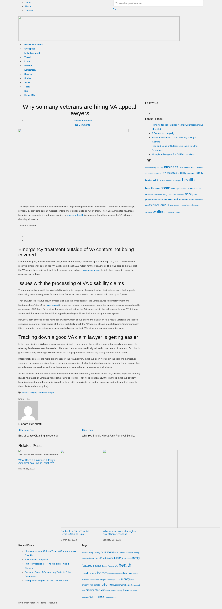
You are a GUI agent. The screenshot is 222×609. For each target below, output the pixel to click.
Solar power (174, 205)
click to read (53, 305)
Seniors (163, 205)
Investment (157, 194)
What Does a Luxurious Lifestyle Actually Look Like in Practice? (37, 461)
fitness (168, 181)
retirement (171, 199)
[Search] (114, 8)
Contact (29, 10)
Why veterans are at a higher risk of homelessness (119, 532)
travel (189, 205)
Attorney (160, 167)
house (191, 188)
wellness (161, 211)
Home (28, 2)
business (171, 167)
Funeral (174, 181)
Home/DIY (29, 95)
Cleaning (199, 167)
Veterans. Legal (46, 392)
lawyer (33, 392)
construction (150, 173)
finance (161, 180)
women (172, 212)
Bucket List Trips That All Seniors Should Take (75, 532)
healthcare (152, 188)
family (199, 172)
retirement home (186, 199)
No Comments (82, 124)
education (172, 173)
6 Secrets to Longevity (163, 133)
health (188, 179)
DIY (164, 173)
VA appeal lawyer (91, 270)
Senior (153, 205)
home (165, 188)
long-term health (75, 215)
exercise (191, 173)
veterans (148, 212)
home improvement (178, 189)
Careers (185, 167)
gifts (179, 181)
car (180, 167)
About (28, 6)
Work (178, 212)
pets (195, 194)
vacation (196, 205)
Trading (183, 205)
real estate (158, 199)
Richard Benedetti (82, 120)
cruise (158, 173)
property (149, 199)
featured (150, 180)
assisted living (150, 167)
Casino (192, 167)
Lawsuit (25, 392)
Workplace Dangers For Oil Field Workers (173, 154)
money (188, 194)
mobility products (177, 194)
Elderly (181, 172)
